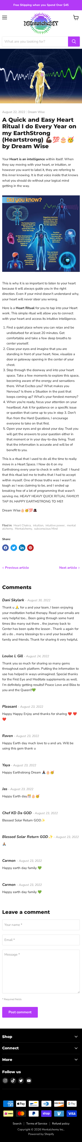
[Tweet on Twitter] (13, 547)
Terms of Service (36, 1124)
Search (17, 1124)
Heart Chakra (22, 525)
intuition (38, 525)
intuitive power (55, 525)
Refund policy (61, 1124)
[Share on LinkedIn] (22, 547)
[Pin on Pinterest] (30, 547)
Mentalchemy (23, 529)
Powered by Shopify (41, 1134)
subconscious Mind (46, 529)
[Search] (74, 42)
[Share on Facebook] (5, 547)
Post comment (20, 1012)
